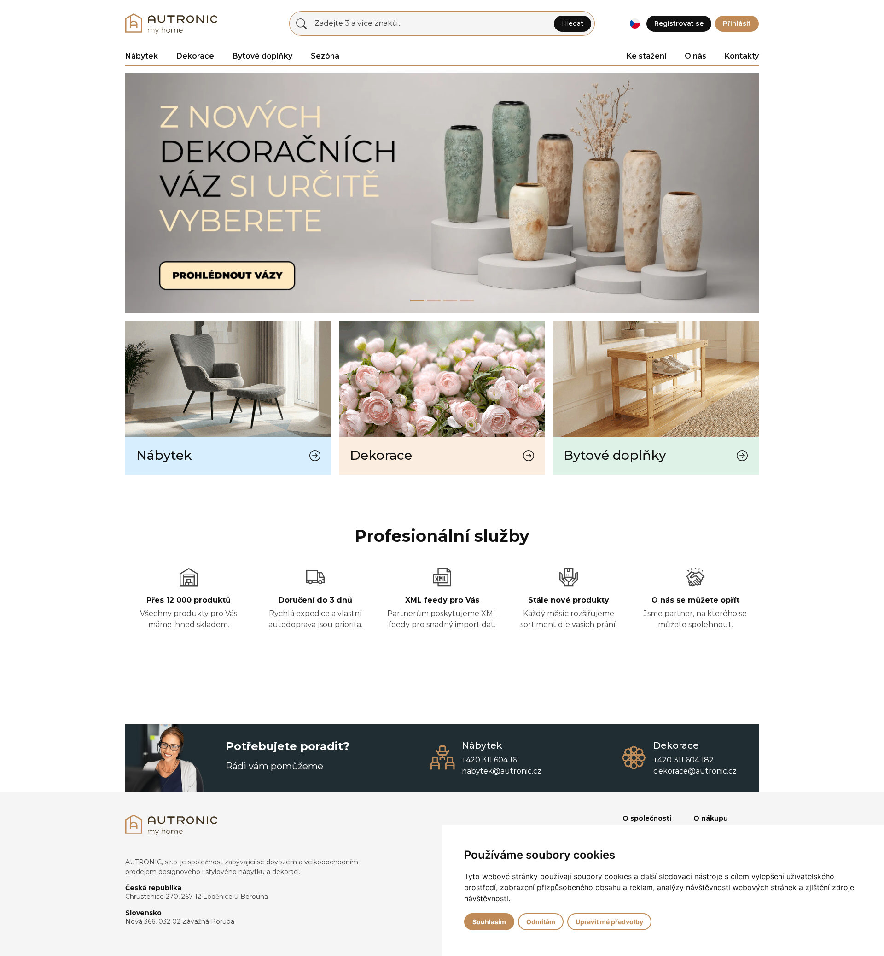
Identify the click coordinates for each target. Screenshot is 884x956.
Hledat (572, 23)
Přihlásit (737, 23)
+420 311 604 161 (490, 760)
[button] (635, 24)
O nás (695, 56)
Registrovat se (679, 23)
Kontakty (742, 56)
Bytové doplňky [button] (262, 56)
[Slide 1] (434, 300)
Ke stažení (646, 56)
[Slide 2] (450, 300)
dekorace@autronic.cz (695, 771)
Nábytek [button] (141, 56)
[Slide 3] (467, 300)
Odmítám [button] (540, 922)
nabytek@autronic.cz (501, 771)
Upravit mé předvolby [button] (609, 922)
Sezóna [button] (325, 56)
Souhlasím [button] (489, 922)
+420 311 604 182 (683, 760)
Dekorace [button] (195, 56)
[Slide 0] (417, 300)
